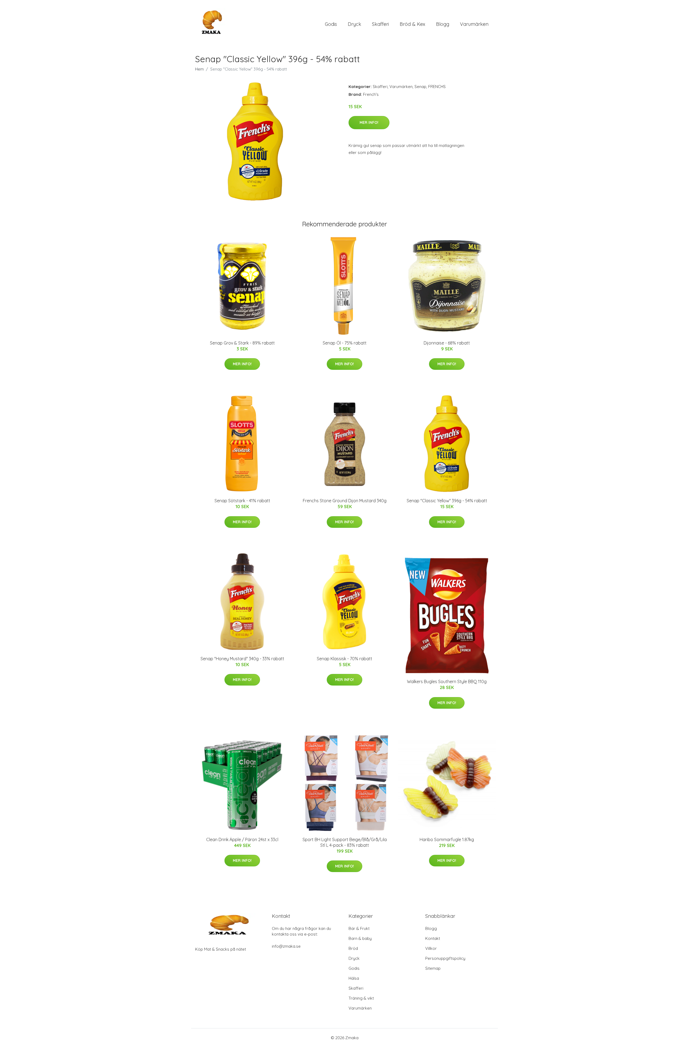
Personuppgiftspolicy (445, 958)
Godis (331, 24)
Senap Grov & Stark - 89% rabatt (242, 343)
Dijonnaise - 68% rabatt (447, 343)
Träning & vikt (361, 998)
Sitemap (433, 968)
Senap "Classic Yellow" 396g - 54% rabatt (447, 500)
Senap (420, 86)
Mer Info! (369, 122)
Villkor (431, 948)
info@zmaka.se (286, 946)
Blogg (442, 24)
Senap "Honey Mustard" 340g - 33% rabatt (242, 658)
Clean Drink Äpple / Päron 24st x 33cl (242, 839)
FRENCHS (437, 86)
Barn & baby (360, 938)
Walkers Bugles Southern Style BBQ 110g (447, 681)
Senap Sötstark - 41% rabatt (242, 500)
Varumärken (474, 24)
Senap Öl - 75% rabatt (345, 343)
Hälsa (354, 978)
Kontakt (432, 938)
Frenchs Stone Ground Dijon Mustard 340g (344, 500)
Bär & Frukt (359, 928)
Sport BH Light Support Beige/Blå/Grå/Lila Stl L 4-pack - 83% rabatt (345, 842)
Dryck (354, 24)
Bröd (353, 948)
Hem (199, 69)
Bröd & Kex (412, 24)
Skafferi (380, 24)
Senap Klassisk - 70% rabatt (344, 658)
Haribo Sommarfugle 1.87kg (447, 839)
